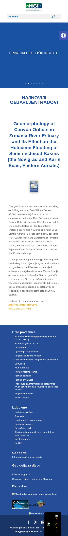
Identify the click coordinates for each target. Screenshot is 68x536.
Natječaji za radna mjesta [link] (28, 355)
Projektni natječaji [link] (24, 393)
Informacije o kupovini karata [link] (27, 457)
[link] (63, 35)
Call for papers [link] (22, 439)
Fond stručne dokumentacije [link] (29, 420)
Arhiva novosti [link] (22, 397)
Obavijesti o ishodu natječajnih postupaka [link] (36, 359)
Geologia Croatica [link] (24, 424)
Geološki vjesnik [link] (23, 428)
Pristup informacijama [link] (26, 371)
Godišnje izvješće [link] (24, 412)
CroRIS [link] (18, 443)
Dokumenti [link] (20, 347)
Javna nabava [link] (22, 367)
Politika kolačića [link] (23, 375)
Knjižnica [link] (19, 416)
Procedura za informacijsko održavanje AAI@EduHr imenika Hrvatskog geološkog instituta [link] (36, 386)
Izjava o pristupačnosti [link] (26, 351)
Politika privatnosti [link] (24, 379)
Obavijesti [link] (20, 363)
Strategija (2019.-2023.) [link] (27, 343)
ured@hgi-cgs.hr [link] (23, 531)
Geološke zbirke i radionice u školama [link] (32, 479)
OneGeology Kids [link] (21, 474)
